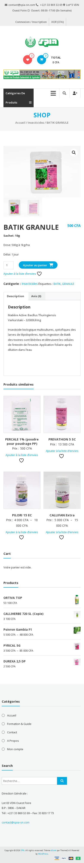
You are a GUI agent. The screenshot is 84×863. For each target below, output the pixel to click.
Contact (12, 732)
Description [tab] (15, 296)
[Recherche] (62, 781)
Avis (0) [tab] (36, 296)
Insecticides (36, 122)
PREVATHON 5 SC (62, 439)
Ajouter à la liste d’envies (20, 274)
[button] (74, 152)
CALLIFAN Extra (62, 515)
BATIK (57, 284)
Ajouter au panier (35, 265)
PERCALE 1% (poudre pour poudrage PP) (22, 441)
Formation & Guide (19, 724)
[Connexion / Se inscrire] (75, 93)
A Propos (13, 741)
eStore (53, 850)
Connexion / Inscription (31, 22)
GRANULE (68, 284)
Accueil (20, 122)
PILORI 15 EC (22, 515)
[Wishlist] (27, 60)
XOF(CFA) (57, 22)
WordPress (43, 853)
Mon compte (15, 749)
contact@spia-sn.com (16, 822)
